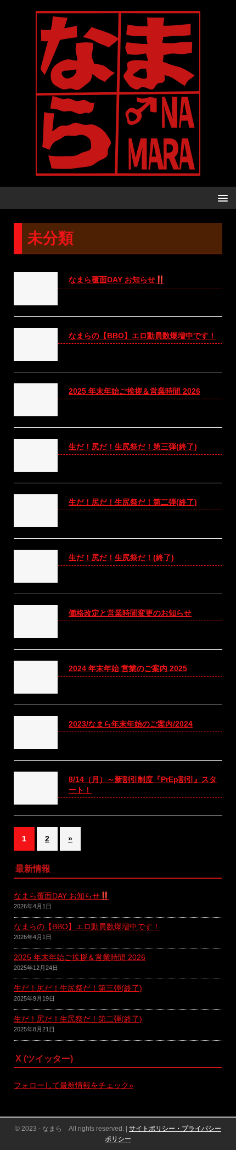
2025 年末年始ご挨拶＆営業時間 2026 (134, 391)
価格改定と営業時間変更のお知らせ (130, 613)
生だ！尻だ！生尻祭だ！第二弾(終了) (133, 502)
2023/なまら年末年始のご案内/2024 (131, 723)
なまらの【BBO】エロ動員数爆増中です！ (142, 335)
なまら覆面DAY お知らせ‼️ (117, 279)
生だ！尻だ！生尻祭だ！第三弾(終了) (133, 446)
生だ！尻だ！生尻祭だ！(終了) (121, 557)
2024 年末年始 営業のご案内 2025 (128, 668)
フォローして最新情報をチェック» (73, 1085)
